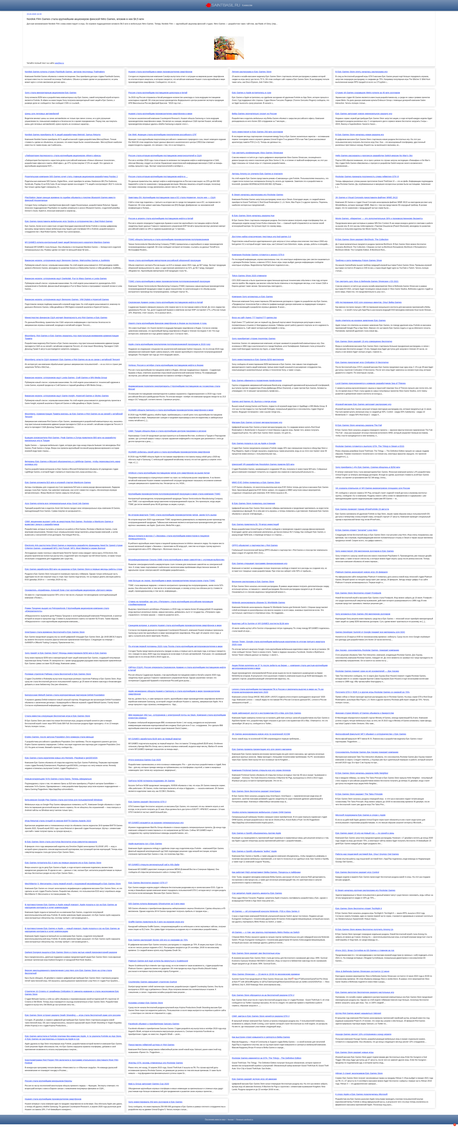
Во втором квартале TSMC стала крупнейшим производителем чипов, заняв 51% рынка (172, 515)
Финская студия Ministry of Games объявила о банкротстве (364, 713)
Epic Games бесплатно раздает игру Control (357, 872)
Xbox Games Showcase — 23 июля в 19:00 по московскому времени (266, 974)
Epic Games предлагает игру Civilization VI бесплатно (362, 362)
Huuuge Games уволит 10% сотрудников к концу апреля (363, 1034)
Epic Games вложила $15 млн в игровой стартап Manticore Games (58, 482)
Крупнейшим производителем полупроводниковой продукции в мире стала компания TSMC (174, 494)
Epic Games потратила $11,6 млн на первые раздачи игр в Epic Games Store (63, 863)
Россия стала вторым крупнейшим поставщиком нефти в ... (158, 176)
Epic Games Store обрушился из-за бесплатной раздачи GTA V (263, 995)
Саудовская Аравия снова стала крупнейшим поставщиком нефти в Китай (165, 302)
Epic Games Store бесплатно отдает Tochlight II (358, 908)
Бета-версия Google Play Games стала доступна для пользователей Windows (63, 800)
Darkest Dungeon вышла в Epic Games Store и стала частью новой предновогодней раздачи (71, 952)
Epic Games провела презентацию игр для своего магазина (261, 749)
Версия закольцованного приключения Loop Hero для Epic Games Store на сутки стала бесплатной (68, 971)
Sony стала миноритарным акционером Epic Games (50, 92)
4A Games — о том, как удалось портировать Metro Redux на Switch (265, 932)
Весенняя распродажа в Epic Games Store (253, 581)
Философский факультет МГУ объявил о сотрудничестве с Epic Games (370, 734)
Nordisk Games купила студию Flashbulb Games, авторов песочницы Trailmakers (65, 72)
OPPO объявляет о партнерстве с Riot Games (255, 545)
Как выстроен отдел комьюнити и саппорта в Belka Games (261, 1037)
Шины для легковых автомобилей (42, 113)
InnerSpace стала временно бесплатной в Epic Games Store (55, 632)
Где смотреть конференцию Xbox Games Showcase (257, 153)
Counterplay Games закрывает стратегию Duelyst (152, 982)
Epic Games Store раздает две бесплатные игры (256, 953)
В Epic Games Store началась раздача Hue (253, 215)
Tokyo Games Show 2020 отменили (249, 275)
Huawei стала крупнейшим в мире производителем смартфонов (160, 72)
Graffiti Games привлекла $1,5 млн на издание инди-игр (156, 922)
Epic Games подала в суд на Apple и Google (254, 443)
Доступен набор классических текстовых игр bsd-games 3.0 (261, 236)
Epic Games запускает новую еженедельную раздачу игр (363, 113)
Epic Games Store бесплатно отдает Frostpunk (358, 593)
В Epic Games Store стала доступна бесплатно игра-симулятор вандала (61, 842)
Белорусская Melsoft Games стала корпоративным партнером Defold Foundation (65, 695)
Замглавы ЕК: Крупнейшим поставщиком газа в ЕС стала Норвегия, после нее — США (172, 197)
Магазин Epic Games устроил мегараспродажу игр (257, 422)
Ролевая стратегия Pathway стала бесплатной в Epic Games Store (58, 674)
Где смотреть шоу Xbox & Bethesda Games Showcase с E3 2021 (366, 281)
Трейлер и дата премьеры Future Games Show (358, 260)
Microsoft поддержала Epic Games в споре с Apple (360, 815)
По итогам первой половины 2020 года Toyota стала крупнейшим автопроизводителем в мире (175, 646)
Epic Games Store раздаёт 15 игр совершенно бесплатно (363, 341)
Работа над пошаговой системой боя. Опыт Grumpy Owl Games (367, 854)
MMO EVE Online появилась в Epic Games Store (256, 482)
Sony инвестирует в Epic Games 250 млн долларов (257, 132)
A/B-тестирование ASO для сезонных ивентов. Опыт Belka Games (368, 302)
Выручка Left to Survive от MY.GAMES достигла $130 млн (260, 623)
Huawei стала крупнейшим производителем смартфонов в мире (160, 113)
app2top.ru (59, 63)
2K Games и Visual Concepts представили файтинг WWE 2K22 (366, 197)
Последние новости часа (215, 1119)
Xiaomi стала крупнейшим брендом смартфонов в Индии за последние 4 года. (167, 323)
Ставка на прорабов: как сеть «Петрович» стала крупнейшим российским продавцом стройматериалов (170, 603)
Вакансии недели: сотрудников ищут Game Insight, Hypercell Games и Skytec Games (67, 396)
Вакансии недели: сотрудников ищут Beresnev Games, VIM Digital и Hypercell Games (67, 299)
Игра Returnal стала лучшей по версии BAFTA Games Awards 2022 (58, 821)
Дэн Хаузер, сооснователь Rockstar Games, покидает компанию (367, 650)
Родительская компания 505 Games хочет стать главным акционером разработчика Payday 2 (71, 176)
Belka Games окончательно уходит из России (254, 113)
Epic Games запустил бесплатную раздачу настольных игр (364, 992)
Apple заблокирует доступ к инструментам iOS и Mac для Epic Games (266, 713)
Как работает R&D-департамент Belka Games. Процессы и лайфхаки (266, 872)
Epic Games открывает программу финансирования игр (259, 563)
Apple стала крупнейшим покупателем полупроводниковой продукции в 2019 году (169, 344)
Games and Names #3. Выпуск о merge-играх (254, 401)
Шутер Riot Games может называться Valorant (358, 1013)
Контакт (231, 1119)
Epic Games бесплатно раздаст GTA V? (148, 883)
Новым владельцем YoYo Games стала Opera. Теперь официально (58, 779)
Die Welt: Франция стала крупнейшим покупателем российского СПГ (162, 134)
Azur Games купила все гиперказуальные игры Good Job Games (57, 503)
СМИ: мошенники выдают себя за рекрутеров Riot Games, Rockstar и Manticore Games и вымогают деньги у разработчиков (69, 523)
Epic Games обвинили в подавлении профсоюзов (257, 380)
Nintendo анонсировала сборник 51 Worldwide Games (258, 602)
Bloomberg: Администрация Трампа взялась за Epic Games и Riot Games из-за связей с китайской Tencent (74, 415)
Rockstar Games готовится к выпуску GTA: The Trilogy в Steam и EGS (369, 446)
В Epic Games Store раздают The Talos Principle (359, 794)
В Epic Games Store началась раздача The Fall (358, 425)
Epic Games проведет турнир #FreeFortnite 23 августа (362, 509)
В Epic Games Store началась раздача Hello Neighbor (361, 773)
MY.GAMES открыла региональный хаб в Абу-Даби (153, 864)
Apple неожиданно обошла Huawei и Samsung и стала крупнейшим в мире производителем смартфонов (174, 692)
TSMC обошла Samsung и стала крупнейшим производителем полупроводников (168, 239)
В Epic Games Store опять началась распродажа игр (361, 72)
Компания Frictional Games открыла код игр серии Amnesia (261, 770)
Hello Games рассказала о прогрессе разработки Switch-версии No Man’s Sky (374, 155)
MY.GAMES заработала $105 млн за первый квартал (154, 739)
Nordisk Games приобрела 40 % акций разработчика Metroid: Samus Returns (63, 134)
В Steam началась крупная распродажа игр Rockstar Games (365, 890)
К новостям (247, 5)
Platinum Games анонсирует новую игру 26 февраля (361, 572)
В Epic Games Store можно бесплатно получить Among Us (364, 929)
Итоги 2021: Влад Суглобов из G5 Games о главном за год (364, 950)
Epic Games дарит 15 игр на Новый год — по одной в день (364, 833)
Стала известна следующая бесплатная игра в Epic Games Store (57, 716)
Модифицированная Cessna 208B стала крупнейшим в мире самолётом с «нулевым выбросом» (176, 559)
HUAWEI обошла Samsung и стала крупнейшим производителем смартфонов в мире (170, 410)
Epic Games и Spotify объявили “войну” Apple (254, 851)
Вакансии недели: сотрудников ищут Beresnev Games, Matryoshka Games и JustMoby (67, 260)
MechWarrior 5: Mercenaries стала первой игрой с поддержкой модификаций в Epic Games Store (73, 883)
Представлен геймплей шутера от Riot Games (151, 1045)
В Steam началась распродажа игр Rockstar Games (257, 194)
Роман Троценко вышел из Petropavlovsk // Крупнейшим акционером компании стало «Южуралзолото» (67, 609)
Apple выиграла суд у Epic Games (145, 843)
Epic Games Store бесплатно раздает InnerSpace (256, 791)
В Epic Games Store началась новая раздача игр (359, 134)
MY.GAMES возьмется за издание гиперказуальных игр (156, 822)
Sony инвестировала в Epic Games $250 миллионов (258, 359)
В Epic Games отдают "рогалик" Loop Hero (356, 530)
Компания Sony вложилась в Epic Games (252, 296)
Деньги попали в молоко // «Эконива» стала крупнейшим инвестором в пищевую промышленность (168, 537)
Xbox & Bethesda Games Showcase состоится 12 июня (362, 971)
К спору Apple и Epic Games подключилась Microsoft (361, 1094)
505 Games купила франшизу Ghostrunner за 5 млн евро (156, 903)
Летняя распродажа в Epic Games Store (251, 72)
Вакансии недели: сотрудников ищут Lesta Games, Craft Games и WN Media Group (66, 377)
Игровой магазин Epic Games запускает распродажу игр (363, 404)
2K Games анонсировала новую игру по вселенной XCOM (261, 734)
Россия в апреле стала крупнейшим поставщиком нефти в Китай (160, 218)
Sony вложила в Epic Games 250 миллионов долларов (362, 614)
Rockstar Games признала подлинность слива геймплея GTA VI (367, 176)
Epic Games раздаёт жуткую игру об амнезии (254, 1079)
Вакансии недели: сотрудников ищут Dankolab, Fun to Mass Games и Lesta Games (66, 278)
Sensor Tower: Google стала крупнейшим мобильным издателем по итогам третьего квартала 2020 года (278, 643)
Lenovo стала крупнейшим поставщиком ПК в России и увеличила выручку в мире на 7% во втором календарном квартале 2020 (278, 690)
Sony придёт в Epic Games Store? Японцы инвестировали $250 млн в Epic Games (66, 653)
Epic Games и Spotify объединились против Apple (256, 833)
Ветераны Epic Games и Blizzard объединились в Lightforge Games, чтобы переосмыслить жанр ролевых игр (72, 463)
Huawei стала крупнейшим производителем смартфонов (53, 1099)
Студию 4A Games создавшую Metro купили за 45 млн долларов (367, 92)
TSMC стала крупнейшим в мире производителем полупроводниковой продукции (169, 281)
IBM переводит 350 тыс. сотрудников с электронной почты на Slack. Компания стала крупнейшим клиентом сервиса (177, 716)
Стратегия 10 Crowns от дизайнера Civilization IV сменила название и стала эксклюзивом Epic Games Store (72, 992)
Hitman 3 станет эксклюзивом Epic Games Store (359, 1073)
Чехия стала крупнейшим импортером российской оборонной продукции (164, 260)
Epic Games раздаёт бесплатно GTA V (147, 802)
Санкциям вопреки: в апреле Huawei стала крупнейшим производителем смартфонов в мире (175, 625)
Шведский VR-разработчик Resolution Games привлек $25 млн (263, 464)
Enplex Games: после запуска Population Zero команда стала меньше (59, 737)
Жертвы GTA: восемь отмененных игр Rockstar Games (155, 1063)
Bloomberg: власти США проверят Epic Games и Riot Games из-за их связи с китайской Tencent (72, 359)
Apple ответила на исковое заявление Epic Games (360, 320)
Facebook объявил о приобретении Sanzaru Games (153, 1024)
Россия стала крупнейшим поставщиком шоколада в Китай (157, 92)
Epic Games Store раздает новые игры (354, 1052)
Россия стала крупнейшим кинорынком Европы (48, 1081)
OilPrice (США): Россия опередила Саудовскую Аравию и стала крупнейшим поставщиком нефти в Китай (177, 668)
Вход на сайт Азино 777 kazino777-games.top (254, 317)
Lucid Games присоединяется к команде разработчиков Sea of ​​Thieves (370, 383)
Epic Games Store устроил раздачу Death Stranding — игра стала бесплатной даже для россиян (73, 1015)
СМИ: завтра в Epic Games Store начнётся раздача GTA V (261, 1016)
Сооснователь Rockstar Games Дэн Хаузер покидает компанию (366, 752)
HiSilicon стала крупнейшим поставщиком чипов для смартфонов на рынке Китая (169, 473)
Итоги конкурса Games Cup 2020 (144, 760)
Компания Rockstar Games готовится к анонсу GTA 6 (258, 254)
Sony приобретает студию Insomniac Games (253, 338)
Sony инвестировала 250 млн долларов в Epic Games (155, 1102)
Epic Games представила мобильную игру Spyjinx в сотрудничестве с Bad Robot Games (68, 221)
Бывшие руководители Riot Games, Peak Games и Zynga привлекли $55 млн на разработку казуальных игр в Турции (70, 439)
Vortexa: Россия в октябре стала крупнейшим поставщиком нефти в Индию (165, 365)
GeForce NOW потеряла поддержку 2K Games (151, 781)
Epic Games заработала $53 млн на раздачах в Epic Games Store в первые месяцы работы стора (73, 569)
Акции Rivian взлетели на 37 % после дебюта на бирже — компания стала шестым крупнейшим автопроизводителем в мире (280, 666)
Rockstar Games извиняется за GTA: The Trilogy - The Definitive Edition (266, 1058)
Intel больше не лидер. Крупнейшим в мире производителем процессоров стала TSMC (171, 580)
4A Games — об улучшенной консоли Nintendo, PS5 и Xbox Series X (265, 911)
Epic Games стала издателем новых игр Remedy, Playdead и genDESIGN (61, 758)
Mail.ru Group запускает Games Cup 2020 (148, 1084)
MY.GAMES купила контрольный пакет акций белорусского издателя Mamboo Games (67, 242)
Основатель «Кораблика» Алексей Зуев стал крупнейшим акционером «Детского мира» (68, 590)
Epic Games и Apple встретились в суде (251, 92)
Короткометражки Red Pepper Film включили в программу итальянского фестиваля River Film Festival (71, 1061)
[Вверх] (454, 1124)
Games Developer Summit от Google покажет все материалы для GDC (370, 632)
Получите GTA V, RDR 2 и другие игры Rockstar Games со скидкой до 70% (372, 692)
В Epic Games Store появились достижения (253, 503)
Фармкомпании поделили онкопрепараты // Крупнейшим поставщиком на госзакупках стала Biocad (174, 387)
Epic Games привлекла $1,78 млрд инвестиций (255, 524)
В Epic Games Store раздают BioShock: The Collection (361, 239)
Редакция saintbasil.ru (244, 1119)
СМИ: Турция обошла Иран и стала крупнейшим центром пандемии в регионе (167, 431)
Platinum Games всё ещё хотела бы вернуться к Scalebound (158, 961)
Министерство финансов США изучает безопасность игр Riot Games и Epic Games (66, 317)
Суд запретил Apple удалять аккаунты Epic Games (257, 893)
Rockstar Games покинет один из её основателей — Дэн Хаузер (367, 671)
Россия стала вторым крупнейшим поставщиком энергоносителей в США (165, 155)
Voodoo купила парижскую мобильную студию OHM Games (261, 812)
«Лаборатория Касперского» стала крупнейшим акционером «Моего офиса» (63, 155)
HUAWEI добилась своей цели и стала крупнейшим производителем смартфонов (169, 452)
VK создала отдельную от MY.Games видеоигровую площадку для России (372, 488)
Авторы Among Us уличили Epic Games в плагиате (257, 173)
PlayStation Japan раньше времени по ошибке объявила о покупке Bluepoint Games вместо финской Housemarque (70, 199)
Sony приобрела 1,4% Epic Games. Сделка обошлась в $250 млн (367, 467)
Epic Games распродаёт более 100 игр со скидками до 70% (158, 940)
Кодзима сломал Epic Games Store (145, 1003)
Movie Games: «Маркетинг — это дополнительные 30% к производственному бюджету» (379, 218)
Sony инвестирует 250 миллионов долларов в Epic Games (364, 551)
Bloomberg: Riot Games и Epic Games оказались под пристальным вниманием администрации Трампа (72, 337)
